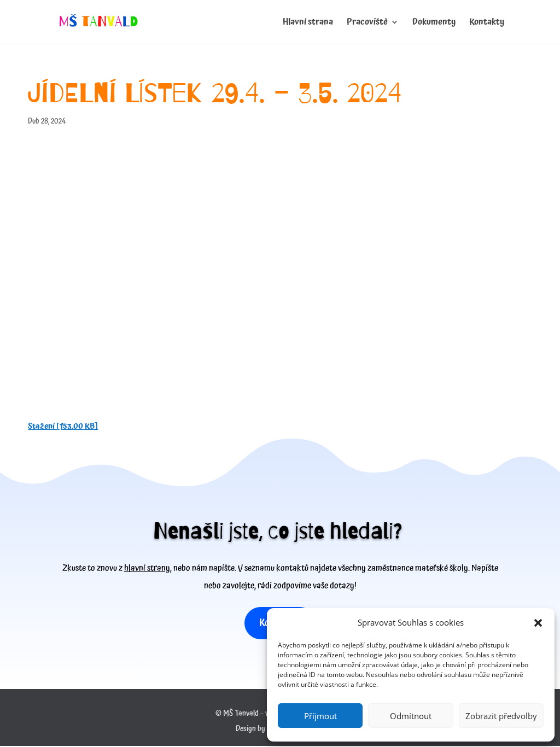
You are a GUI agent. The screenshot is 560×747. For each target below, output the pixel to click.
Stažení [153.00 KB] (63, 426)
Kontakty (486, 23)
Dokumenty (434, 23)
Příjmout (320, 715)
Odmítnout (410, 715)
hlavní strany (147, 568)
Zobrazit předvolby (501, 715)
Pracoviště (367, 23)
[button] (538, 622)
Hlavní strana (308, 23)
